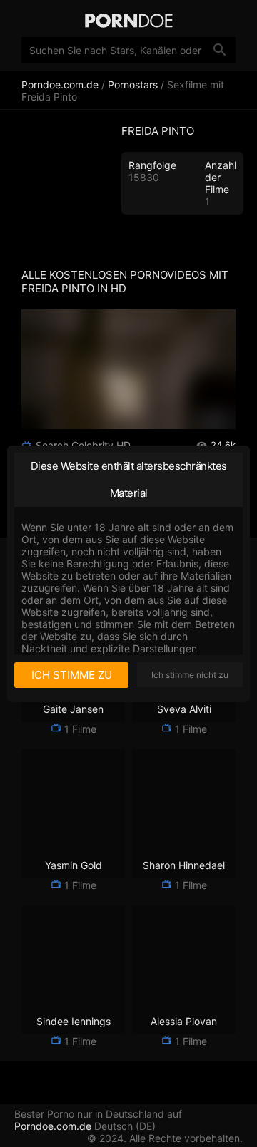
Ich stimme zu (71, 674)
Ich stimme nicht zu (189, 674)
